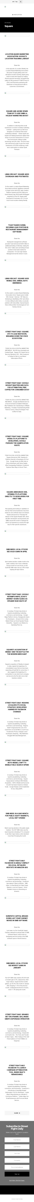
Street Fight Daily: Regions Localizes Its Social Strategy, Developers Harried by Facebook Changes (17, 707)
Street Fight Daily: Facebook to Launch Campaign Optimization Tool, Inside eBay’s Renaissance (17, 1070)
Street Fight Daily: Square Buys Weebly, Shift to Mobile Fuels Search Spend (17, 762)
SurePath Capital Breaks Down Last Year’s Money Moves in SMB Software (17, 918)
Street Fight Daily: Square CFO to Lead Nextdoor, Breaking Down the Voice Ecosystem (17, 335)
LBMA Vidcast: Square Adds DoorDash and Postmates (17, 175)
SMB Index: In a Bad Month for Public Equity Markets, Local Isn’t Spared (17, 816)
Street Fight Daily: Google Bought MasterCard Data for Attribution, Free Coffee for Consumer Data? (17, 386)
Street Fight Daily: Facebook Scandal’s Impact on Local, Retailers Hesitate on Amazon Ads (17, 864)
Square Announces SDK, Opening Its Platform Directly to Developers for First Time (17, 495)
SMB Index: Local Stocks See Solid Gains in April (17, 550)
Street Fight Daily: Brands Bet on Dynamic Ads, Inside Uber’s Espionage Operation (17, 1016)
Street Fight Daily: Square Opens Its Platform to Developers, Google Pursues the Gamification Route (17, 440)
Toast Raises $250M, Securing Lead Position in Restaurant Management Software (17, 228)
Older (16, 1113)
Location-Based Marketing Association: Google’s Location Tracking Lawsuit (17, 56)
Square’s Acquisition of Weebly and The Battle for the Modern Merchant (17, 652)
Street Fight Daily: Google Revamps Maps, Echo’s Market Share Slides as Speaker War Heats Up (17, 597)
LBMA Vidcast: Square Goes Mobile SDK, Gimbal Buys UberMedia (17, 281)
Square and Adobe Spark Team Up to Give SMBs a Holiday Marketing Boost (17, 113)
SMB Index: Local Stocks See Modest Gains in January (17, 965)
